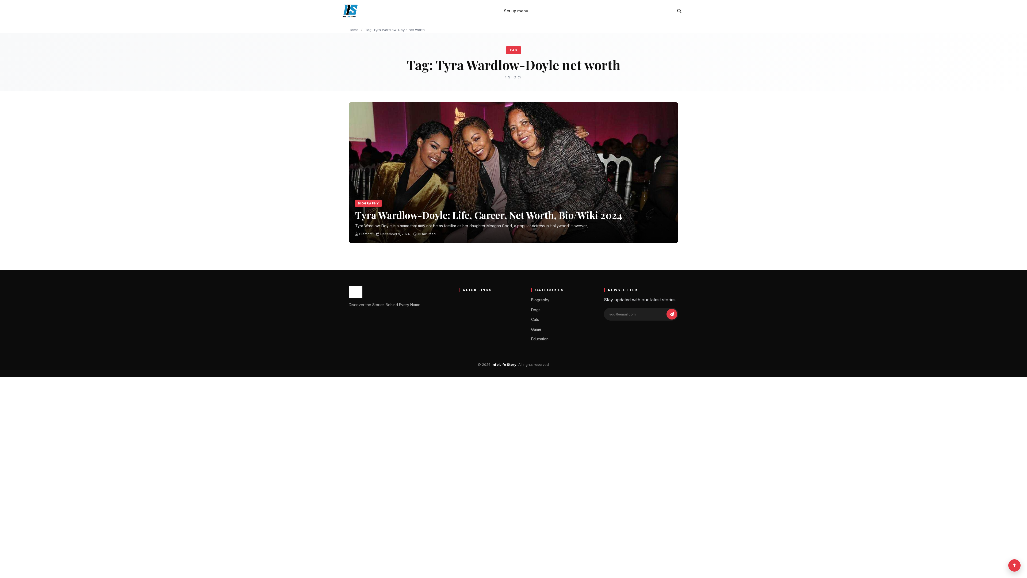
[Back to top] (1014, 565)
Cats (535, 319)
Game (536, 329)
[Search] (679, 11)
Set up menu (516, 10)
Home (353, 30)
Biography (368, 203)
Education (540, 339)
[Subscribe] (671, 314)
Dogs (536, 309)
